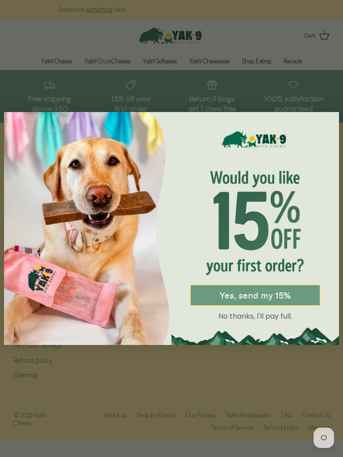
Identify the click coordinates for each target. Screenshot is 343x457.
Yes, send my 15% (255, 295)
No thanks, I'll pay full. (255, 316)
